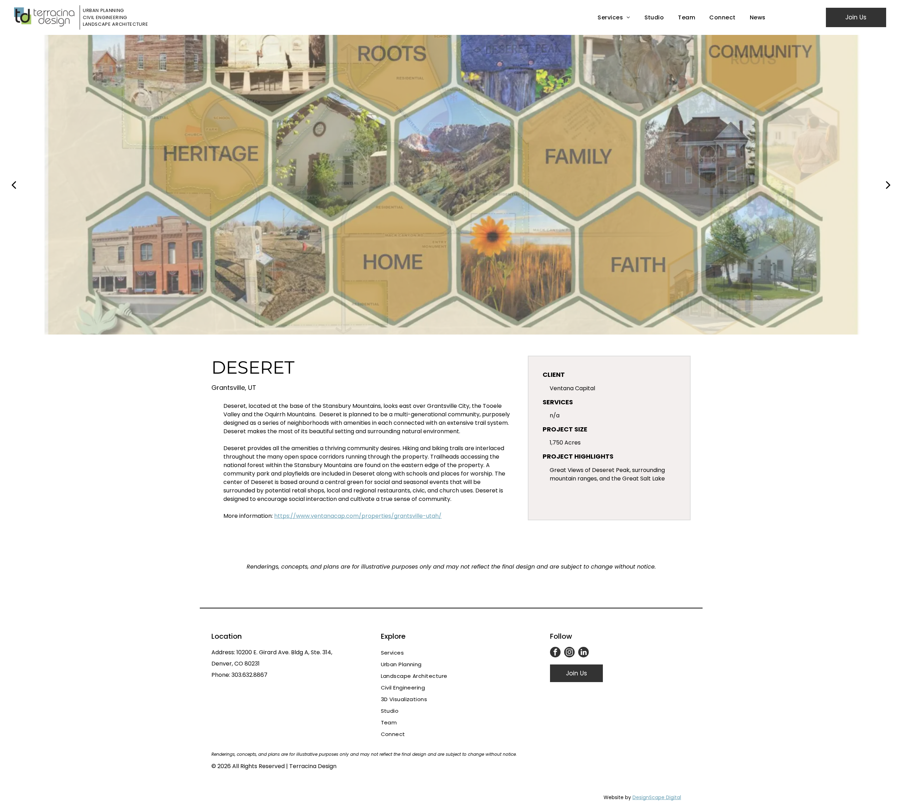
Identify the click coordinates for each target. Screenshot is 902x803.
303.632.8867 (249, 675)
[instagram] (569, 653)
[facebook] (555, 653)
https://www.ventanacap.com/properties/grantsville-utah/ (357, 516)
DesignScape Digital (656, 797)
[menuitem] (614, 17)
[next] (888, 184)
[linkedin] (583, 653)
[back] (13, 184)
